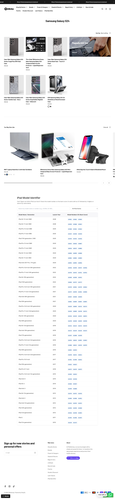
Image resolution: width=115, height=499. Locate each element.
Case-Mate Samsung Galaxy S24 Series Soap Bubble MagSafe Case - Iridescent (35, 99)
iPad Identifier (49, 11)
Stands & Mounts (57, 7)
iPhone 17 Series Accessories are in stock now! (18, 2)
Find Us (18, 11)
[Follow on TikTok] (14, 486)
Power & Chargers (42, 7)
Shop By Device (20, 7)
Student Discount (28, 11)
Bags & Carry (69, 7)
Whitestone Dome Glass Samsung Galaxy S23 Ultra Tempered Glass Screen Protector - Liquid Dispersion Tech (56, 171)
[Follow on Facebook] (5, 486)
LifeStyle (79, 7)
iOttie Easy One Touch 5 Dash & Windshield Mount (91, 169)
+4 (13, 174)
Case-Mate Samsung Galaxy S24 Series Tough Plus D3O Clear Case (13, 61)
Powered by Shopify (20, 492)
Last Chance (39, 11)
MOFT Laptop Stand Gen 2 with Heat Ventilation (18, 169)
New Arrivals (89, 7)
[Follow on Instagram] (9, 486)
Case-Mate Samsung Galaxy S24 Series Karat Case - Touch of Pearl (57, 61)
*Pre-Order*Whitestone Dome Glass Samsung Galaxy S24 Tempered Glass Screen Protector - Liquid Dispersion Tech (35, 63)
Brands (31, 7)
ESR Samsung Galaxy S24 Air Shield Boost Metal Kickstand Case (56, 99)
